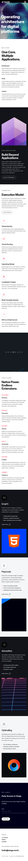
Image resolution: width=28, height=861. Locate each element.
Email (3, 809)
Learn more (5, 524)
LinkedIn (4, 841)
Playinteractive (20, 856)
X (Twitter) (5, 837)
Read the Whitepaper (8, 177)
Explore (5, 37)
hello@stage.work (10, 850)
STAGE (6, 2)
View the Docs (7, 212)
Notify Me (5, 819)
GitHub (4, 839)
